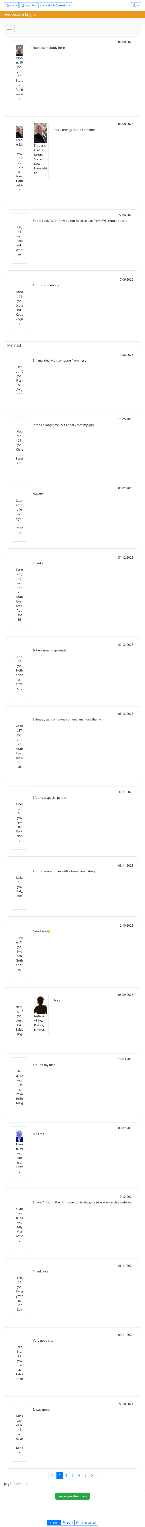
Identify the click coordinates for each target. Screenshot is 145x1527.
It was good (41, 1409)
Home (13, 5)
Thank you (40, 1271)
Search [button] (29, 5)
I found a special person (50, 798)
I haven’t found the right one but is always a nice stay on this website (82, 1202)
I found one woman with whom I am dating (64, 871)
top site (38, 494)
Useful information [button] (56, 5)
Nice (57, 1000)
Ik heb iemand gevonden (50, 650)
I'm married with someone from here (59, 360)
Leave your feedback (72, 1496)
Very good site (43, 1340)
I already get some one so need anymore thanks (67, 719)
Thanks (38, 563)
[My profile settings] (136, 5)
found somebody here (49, 48)
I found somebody (46, 285)
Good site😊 (41, 931)
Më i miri (39, 1134)
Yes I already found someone (75, 130)
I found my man (44, 1065)
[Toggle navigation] (9, 29)
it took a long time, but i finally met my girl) (63, 425)
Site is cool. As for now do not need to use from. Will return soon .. (80, 221)
